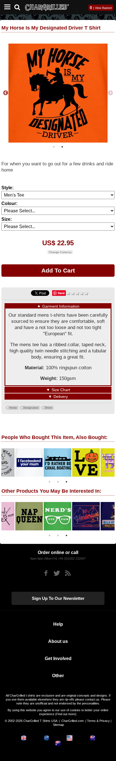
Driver (48, 407)
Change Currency (60, 252)
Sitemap (58, 724)
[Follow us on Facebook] (45, 573)
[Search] (19, 6)
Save (61, 293)
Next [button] (110, 93)
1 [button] (54, 147)
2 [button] (62, 147)
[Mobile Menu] (6, 7)
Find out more (65, 714)
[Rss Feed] (67, 573)
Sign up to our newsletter (58, 598)
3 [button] (66, 482)
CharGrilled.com (72, 720)
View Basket (103, 8)
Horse (13, 407)
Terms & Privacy (98, 720)
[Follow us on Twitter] (56, 573)
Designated (30, 407)
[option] (58, 93)
